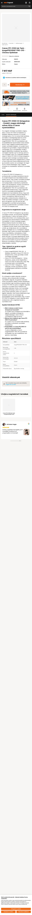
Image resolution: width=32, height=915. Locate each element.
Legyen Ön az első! (11, 384)
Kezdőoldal (4, 43)
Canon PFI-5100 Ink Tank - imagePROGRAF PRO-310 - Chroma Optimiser (9, 414)
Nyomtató (11, 43)
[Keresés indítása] (29, 6)
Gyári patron (5, 44)
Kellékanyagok (19, 43)
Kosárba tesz (20, 85)
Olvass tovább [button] (6, 436)
